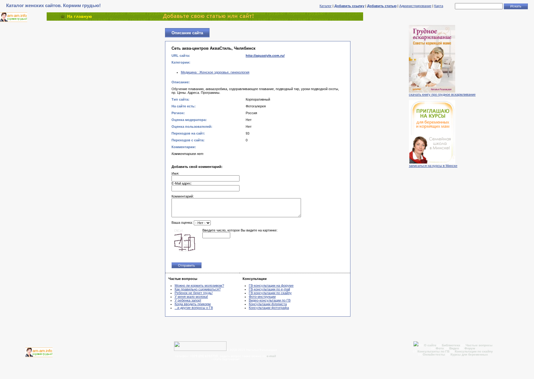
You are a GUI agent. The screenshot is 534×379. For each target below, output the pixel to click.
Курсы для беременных (469, 354)
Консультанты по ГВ (433, 351)
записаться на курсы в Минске (433, 166)
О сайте (430, 345)
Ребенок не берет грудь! (194, 293)
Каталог (326, 6)
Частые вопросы (479, 345)
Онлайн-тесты (434, 354)
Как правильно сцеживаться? (198, 289)
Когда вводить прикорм (193, 304)
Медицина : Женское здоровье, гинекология (215, 72)
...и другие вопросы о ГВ (194, 308)
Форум (469, 348)
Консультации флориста (268, 304)
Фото (440, 348)
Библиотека (451, 345)
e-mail (271, 356)
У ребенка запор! (188, 300)
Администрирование (415, 6)
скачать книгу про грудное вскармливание (442, 94)
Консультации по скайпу (474, 351)
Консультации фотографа (269, 308)
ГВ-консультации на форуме (271, 285)
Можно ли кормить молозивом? (199, 285)
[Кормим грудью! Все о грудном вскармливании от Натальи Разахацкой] (205, 19)
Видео (454, 348)
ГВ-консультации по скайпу (270, 293)
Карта (438, 6)
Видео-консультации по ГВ (269, 300)
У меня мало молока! (191, 296)
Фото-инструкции (262, 296)
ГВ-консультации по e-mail (269, 289)
